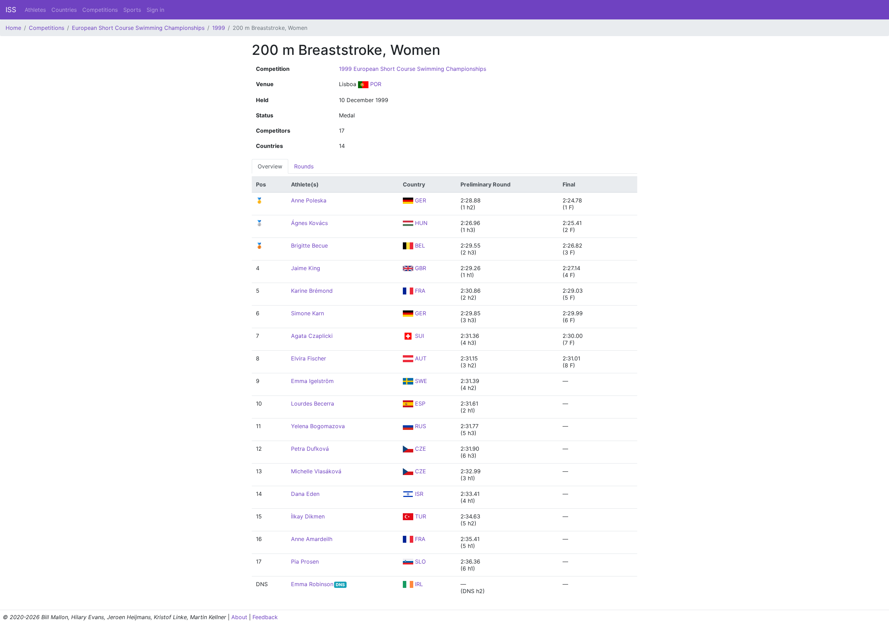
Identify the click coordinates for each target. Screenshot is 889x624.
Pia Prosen (305, 561)
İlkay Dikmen (308, 516)
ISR (418, 493)
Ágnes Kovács (309, 222)
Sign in (155, 9)
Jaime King (305, 268)
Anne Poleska (308, 200)
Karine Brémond (312, 290)
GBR (419, 268)
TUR (419, 516)
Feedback (265, 617)
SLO (419, 561)
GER (419, 200)
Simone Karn (307, 313)
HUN (420, 222)
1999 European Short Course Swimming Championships (412, 68)
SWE (420, 380)
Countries (64, 9)
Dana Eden (305, 493)
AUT (419, 358)
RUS (419, 426)
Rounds (304, 166)
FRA (419, 290)
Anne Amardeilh (311, 538)
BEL (419, 245)
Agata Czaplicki (312, 335)
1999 (218, 27)
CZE (419, 448)
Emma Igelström (312, 380)
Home (13, 27)
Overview (270, 166)
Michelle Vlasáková (316, 471)
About (239, 617)
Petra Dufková (310, 448)
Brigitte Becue (309, 245)
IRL (418, 584)
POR (374, 84)
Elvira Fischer (308, 358)
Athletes (35, 9)
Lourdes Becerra (312, 403)
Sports (132, 9)
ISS (11, 10)
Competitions (100, 9)
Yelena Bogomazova (318, 426)
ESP (419, 403)
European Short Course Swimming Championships (138, 27)
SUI (418, 335)
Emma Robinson (312, 584)
